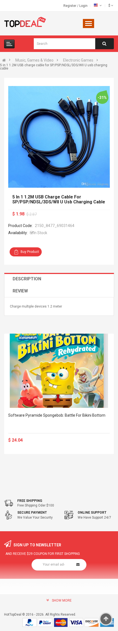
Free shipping (29, 501)
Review (20, 291)
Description (27, 278)
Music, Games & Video (34, 60)
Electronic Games (78, 60)
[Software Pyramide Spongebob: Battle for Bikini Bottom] (59, 371)
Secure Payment (32, 512)
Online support (92, 512)
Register (70, 6)
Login (83, 6)
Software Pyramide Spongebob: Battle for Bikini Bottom (56, 415)
